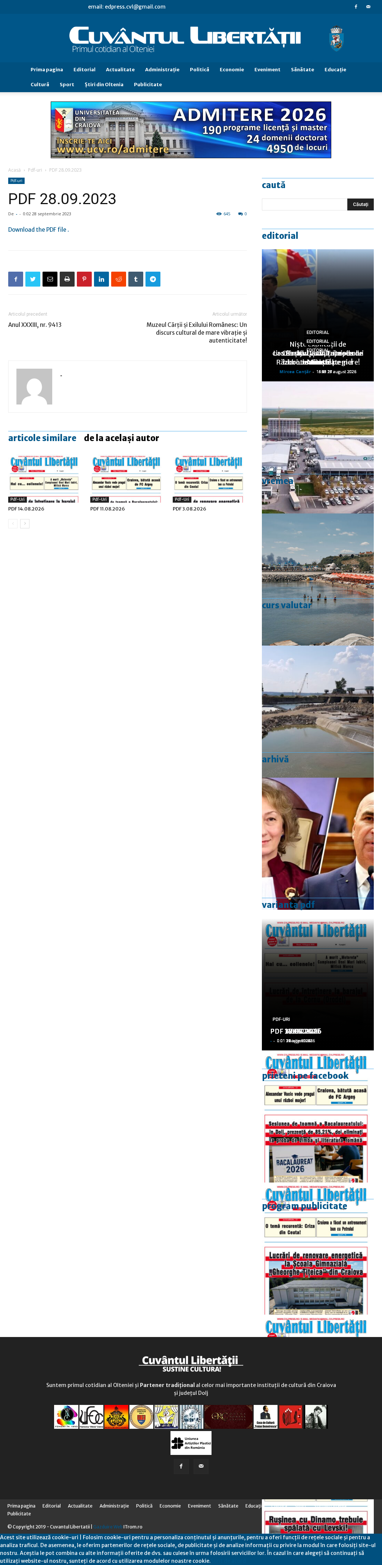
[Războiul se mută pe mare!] (318, 579)
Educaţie (335, 69)
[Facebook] (355, 6)
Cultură (40, 84)
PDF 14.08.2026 (26, 509)
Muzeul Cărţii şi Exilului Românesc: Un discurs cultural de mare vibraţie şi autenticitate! (197, 332)
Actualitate (120, 69)
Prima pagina (47, 69)
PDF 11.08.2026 (107, 509)
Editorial (84, 69)
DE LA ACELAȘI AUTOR (121, 438)
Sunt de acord (228, 1561)
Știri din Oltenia (104, 84)
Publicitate (148, 84)
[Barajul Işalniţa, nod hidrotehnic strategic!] (318, 712)
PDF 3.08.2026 (189, 509)
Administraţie (162, 69)
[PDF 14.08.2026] (45, 477)
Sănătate (302, 69)
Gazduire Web (108, 1527)
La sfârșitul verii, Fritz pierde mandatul (318, 357)
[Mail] (368, 6)
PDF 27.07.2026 (296, 1031)
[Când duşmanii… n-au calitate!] (318, 447)
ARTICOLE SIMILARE (42, 438)
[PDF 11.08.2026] (127, 477)
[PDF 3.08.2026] (210, 477)
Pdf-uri (35, 170)
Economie (232, 69)
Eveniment (267, 69)
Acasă (14, 170)
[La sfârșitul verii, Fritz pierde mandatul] (318, 844)
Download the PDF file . (38, 229)
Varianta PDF (288, 904)
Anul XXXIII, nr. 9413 (35, 324)
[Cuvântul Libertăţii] (191, 38)
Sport (67, 84)
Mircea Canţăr (295, 371)
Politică (199, 69)
